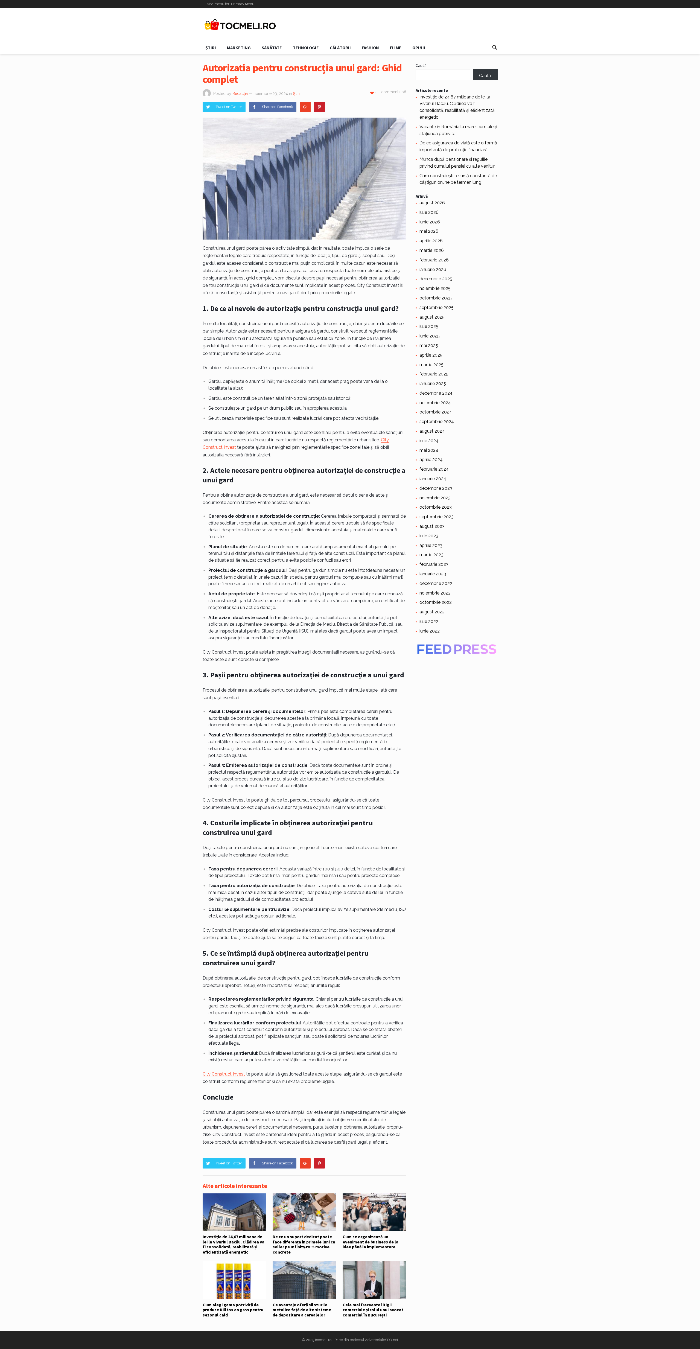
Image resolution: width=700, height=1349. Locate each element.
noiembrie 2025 (435, 288)
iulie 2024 (429, 440)
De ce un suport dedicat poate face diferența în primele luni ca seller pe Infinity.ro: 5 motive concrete (304, 1244)
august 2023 (432, 526)
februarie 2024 (434, 469)
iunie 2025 (429, 336)
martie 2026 (431, 250)
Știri (210, 47)
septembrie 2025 (436, 307)
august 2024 (432, 431)
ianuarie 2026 (432, 269)
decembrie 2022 (435, 583)
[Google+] (305, 107)
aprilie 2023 (430, 545)
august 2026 (432, 202)
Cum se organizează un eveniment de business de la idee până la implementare (370, 1241)
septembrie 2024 (436, 421)
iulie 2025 (428, 326)
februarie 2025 (433, 374)
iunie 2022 (429, 631)
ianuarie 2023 (432, 573)
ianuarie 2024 (432, 478)
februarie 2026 (434, 260)
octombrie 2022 (435, 602)
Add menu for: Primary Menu (230, 4)
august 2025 (432, 317)
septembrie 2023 (436, 516)
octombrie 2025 (435, 298)
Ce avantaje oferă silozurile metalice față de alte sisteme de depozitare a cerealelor (302, 1310)
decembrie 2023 (435, 488)
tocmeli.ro (323, 1340)
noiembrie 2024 (435, 402)
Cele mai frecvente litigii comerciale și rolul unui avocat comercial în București (373, 1310)
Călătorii (340, 47)
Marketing (239, 47)
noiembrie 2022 (435, 593)
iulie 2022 (428, 621)
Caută (421, 65)
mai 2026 (428, 231)
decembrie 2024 (436, 393)
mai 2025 (428, 345)
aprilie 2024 (431, 459)
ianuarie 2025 (432, 383)
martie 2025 (431, 364)
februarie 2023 (433, 564)
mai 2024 (428, 450)
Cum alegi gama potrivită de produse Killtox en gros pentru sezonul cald (233, 1310)
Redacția (240, 93)
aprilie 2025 (430, 355)
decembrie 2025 (435, 278)
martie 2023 (431, 554)
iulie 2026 (429, 212)
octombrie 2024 (435, 412)
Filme (395, 47)
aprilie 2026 (431, 240)
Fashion (370, 47)
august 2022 (432, 611)
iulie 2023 (428, 535)
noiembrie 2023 (435, 497)
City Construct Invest (224, 1074)
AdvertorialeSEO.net (381, 1340)
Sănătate (272, 47)
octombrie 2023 (435, 507)
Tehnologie (306, 47)
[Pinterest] (319, 107)
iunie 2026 (429, 222)
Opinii (418, 47)
